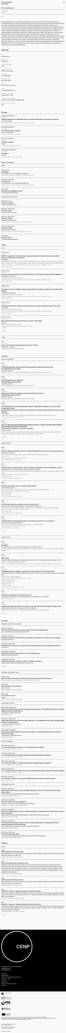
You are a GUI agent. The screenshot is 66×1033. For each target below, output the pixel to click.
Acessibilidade (5, 975)
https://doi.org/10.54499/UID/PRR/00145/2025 (46, 1018)
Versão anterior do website (6, 1031)
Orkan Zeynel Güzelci (7, 8)
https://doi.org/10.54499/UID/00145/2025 (39, 1017)
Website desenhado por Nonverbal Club (8, 1027)
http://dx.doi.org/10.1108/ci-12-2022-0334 (13, 526)
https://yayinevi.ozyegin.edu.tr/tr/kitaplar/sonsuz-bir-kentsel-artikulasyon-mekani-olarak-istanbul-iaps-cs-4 (31, 563)
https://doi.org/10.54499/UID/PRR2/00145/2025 (21, 1019)
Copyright (3, 973)
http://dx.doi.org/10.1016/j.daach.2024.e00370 (14, 475)
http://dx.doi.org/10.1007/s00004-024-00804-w (15, 491)
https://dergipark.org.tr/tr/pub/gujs (11, 689)
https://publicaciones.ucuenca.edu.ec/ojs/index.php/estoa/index (20, 680)
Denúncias (4, 980)
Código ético (4, 982)
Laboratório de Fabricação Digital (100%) (12, 100)
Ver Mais (3, 331)
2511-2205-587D (6, 81)
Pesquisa (3, 985)
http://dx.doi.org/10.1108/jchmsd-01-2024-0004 (15, 509)
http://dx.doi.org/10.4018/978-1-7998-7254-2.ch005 (16, 578)
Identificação (4, 11)
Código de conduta (6, 978)
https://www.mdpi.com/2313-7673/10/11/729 (14, 458)
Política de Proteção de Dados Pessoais (11, 977)
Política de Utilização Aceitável (8, 983)
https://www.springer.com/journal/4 (12, 699)
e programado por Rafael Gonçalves (7, 1028)
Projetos (3, 13)
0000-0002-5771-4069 (8, 85)
